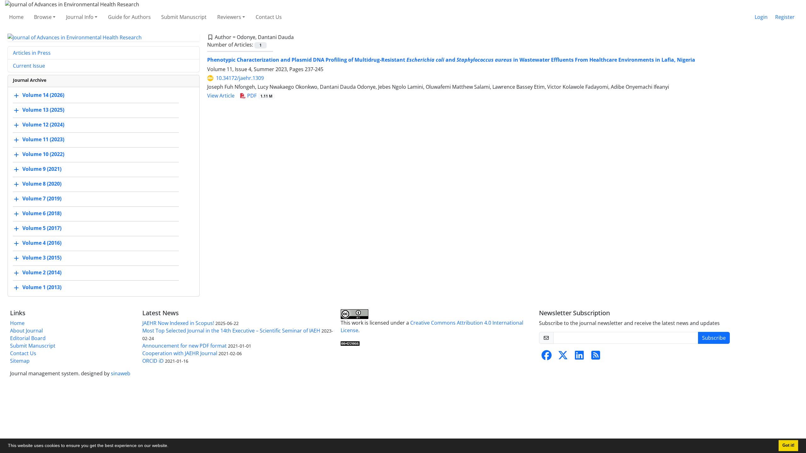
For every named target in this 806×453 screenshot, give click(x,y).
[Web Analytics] (350, 342)
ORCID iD (153, 360)
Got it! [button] (788, 445)
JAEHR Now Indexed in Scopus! (178, 323)
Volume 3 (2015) (41, 257)
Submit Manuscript (184, 17)
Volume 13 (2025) (43, 110)
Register (785, 17)
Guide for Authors (129, 17)
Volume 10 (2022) (43, 154)
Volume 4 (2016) (41, 243)
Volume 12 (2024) (43, 124)
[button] (171, 446)
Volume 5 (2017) (41, 228)
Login (761, 17)
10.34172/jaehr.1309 (240, 78)
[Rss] (595, 357)
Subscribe (714, 337)
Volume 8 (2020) (41, 184)
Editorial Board (28, 338)
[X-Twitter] (562, 357)
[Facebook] (546, 357)
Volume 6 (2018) (41, 213)
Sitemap (20, 360)
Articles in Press (32, 52)
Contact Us (269, 17)
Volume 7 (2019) (41, 198)
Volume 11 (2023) (43, 139)
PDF (259, 95)
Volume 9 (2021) (41, 169)
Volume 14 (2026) (43, 95)
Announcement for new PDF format (184, 345)
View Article (221, 95)
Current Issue (29, 65)
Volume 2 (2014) (41, 272)
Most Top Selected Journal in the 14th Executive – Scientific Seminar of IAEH (231, 330)
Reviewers (229, 17)
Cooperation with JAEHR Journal (179, 353)
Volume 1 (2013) (41, 287)
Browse (43, 17)
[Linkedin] (579, 357)
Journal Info (80, 17)
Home (16, 17)
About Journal (26, 330)
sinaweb (120, 373)
